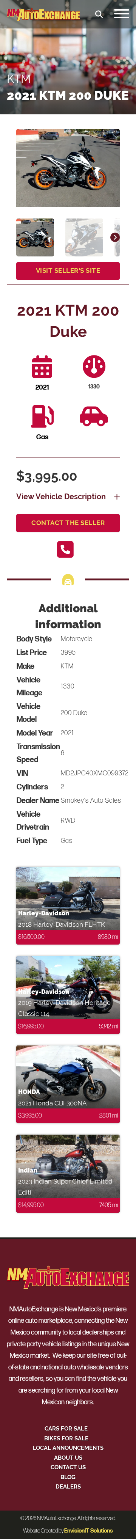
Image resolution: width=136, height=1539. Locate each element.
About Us (68, 1457)
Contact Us (68, 1467)
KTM (19, 78)
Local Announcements (68, 1448)
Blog (68, 1477)
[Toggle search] (99, 14)
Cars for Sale (66, 1428)
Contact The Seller (68, 523)
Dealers (68, 1486)
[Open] (121, 14)
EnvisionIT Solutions (88, 1531)
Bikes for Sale (66, 1438)
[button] (109, 139)
